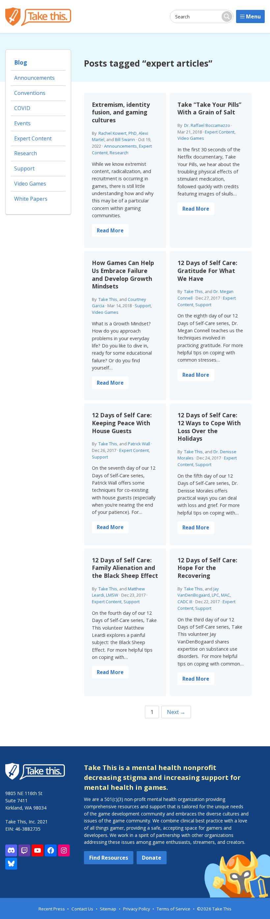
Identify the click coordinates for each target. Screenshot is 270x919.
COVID (22, 108)
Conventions (29, 93)
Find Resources (108, 857)
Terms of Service (173, 909)
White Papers (30, 198)
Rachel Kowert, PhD (117, 133)
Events (22, 123)
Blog (20, 62)
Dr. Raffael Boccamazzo (207, 125)
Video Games (190, 138)
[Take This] (38, 16)
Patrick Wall (139, 444)
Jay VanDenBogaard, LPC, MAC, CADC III (204, 595)
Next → (176, 712)
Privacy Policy (136, 909)
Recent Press (52, 909)
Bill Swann (125, 139)
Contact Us (82, 909)
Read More (110, 230)
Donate (151, 857)
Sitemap (108, 909)
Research (119, 153)
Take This (107, 299)
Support (143, 306)
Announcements (120, 146)
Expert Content (219, 132)
